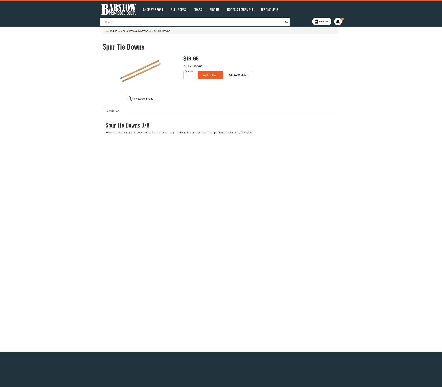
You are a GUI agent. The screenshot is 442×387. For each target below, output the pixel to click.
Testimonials (269, 9)
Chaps (198, 9)
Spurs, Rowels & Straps (134, 30)
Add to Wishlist (238, 75)
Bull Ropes (179, 9)
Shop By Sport (153, 9)
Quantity (189, 71)
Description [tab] (112, 110)
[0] (338, 21)
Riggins (215, 9)
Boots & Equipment (240, 9)
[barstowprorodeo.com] (118, 9)
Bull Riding (111, 30)
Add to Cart (210, 75)
